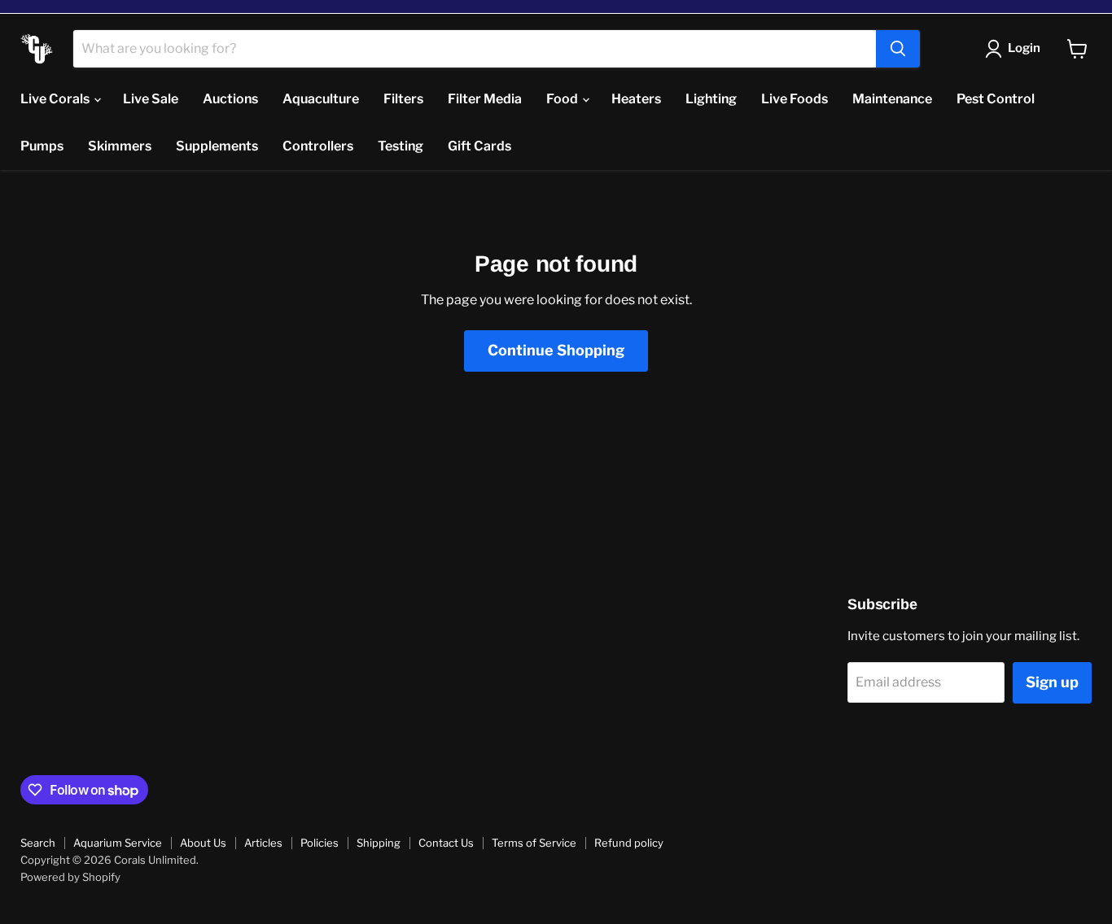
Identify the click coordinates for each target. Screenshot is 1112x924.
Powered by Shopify (70, 876)
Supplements (217, 146)
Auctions (230, 99)
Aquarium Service (117, 842)
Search (37, 842)
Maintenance (892, 99)
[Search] (898, 49)
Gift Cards (479, 146)
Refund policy (628, 842)
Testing (400, 146)
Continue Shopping (556, 350)
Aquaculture (320, 99)
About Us (203, 842)
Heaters (636, 99)
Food (563, 99)
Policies (319, 842)
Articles (263, 842)
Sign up (1052, 682)
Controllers (317, 146)
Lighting (711, 99)
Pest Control (996, 99)
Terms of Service (534, 842)
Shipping (379, 842)
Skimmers (119, 146)
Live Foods (794, 99)
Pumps (41, 146)
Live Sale (150, 99)
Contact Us (446, 842)
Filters (403, 99)
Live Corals (56, 99)
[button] (1016, 49)
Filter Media (485, 99)
